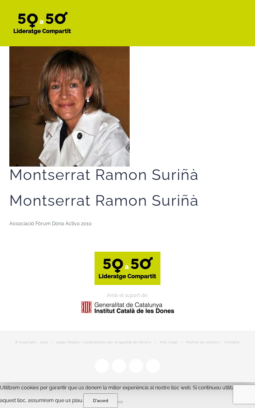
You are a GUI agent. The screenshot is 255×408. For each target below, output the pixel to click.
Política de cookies (202, 342)
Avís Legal (169, 342)
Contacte (232, 342)
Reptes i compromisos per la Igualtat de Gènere (109, 342)
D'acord (100, 400)
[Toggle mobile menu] (243, 12)
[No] (120, 402)
